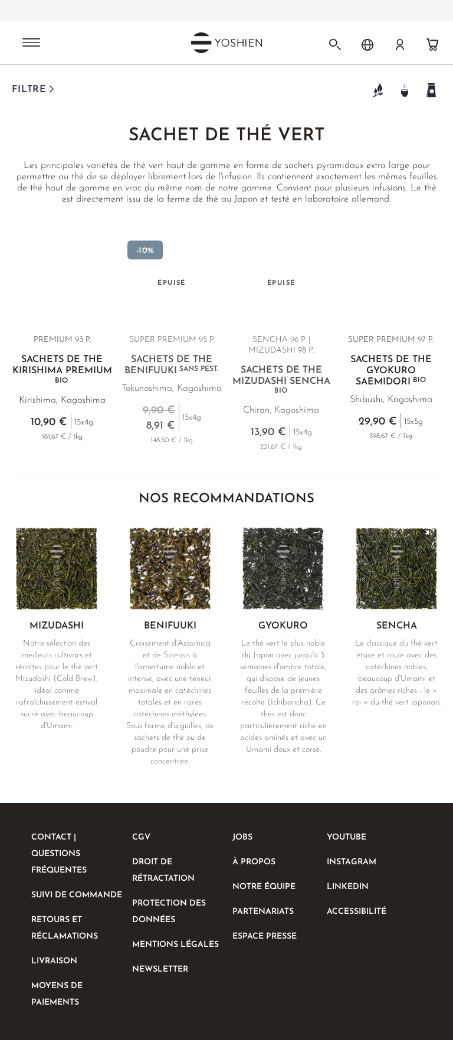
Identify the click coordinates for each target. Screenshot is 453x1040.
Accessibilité (356, 911)
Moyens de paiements (57, 994)
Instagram (351, 862)
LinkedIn (348, 887)
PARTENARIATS (263, 911)
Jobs (242, 837)
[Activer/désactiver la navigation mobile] (31, 43)
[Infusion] (404, 90)
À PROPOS (253, 862)
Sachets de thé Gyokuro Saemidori (391, 371)
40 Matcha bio (192, 10)
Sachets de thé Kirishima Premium (62, 369)
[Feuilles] (377, 90)
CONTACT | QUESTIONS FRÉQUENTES (59, 854)
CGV (141, 837)
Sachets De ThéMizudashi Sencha (281, 380)
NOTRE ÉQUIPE (264, 887)
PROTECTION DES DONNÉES (169, 911)
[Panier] (432, 44)
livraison (54, 961)
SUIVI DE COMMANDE (76, 895)
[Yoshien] (226, 42)
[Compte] (400, 44)
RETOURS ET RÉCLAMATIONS (64, 928)
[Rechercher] (335, 44)
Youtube (346, 837)
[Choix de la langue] (367, 44)
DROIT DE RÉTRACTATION (163, 870)
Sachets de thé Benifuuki (171, 365)
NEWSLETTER (160, 969)
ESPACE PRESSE (264, 936)
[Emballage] (431, 90)
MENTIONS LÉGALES (175, 944)
